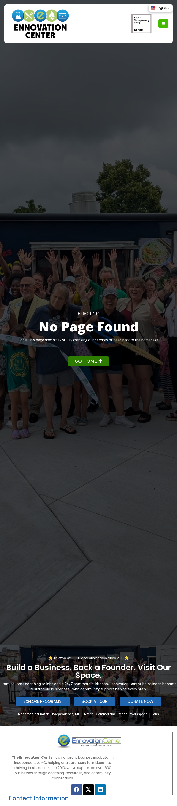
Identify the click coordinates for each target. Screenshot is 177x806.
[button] (160, 8)
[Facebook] (76, 789)
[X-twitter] (88, 789)
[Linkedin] (100, 789)
